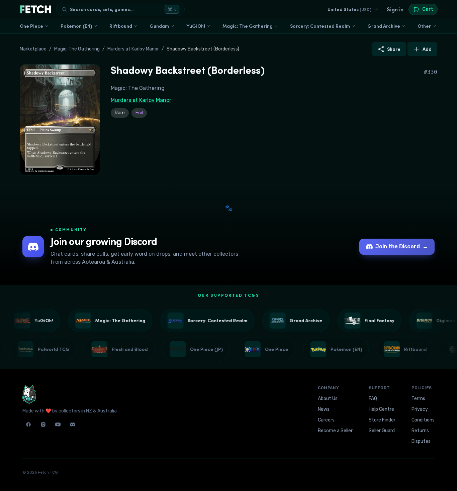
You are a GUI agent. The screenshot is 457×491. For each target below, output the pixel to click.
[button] (60, 120)
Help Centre (381, 409)
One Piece (31, 26)
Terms (418, 398)
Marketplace (33, 49)
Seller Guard (382, 431)
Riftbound (120, 26)
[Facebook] (28, 424)
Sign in (395, 9)
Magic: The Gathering (247, 26)
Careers (326, 420)
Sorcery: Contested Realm (320, 26)
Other (424, 26)
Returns (420, 431)
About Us (328, 398)
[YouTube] (58, 424)
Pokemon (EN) (76, 26)
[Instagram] (43, 424)
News (324, 409)
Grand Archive (383, 26)
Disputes (421, 441)
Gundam (159, 26)
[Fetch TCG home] (35, 9)
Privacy (420, 409)
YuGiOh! (195, 26)
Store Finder (382, 420)
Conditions (423, 420)
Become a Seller (335, 431)
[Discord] (73, 424)
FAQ (373, 398)
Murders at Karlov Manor (133, 49)
